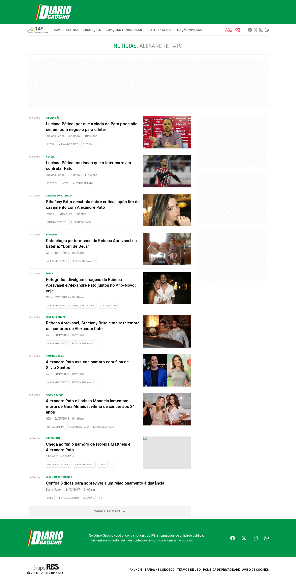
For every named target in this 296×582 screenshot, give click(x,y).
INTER (50, 144)
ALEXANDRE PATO (68, 144)
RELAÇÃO (88, 497)
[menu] (30, 12)
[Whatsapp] (267, 30)
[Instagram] (261, 30)
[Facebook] (250, 30)
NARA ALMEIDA (55, 426)
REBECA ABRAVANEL (83, 261)
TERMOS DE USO (189, 569)
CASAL (102, 464)
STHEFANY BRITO (56, 222)
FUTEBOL (88, 144)
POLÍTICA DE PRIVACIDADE (221, 569)
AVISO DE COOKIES (255, 569)
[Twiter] (256, 30)
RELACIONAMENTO (68, 497)
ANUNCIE (136, 569)
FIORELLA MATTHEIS (58, 464)
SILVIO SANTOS (107, 305)
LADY (50, 497)
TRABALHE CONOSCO (160, 569)
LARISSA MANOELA (104, 426)
